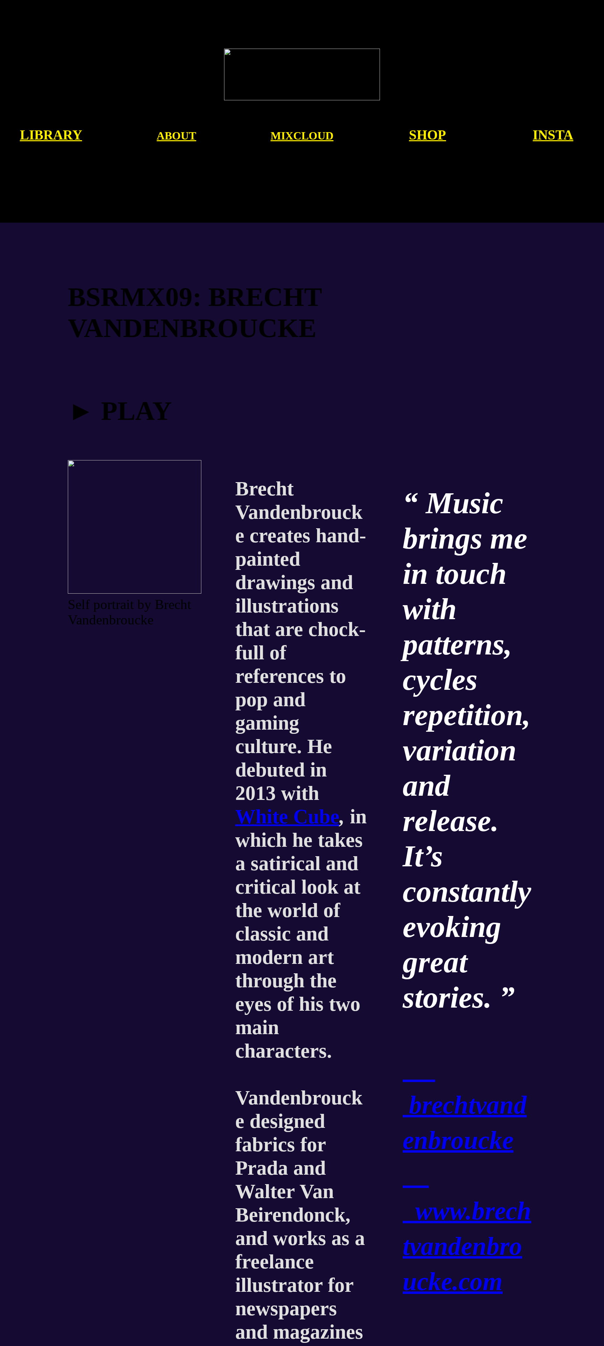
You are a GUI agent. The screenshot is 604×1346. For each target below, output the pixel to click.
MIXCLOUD (302, 135)
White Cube (287, 816)
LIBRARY (51, 135)
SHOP (427, 135)
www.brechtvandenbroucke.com (467, 1246)
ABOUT (176, 135)
